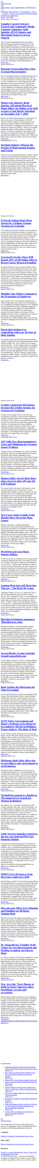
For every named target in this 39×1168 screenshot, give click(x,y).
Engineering (21, 14)
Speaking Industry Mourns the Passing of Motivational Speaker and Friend (18, 148)
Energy (4, 14)
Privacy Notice (29, 1152)
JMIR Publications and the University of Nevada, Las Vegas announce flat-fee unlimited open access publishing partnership (21, 1106)
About (7, 7)
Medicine (5, 12)
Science (15, 16)
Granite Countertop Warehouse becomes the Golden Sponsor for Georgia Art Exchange (18, 407)
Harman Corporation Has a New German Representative (18, 70)
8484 (2, 1021)
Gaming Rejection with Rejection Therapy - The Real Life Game (18, 587)
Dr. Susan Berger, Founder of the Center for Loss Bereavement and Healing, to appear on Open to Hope (19, 948)
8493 (32, 1021)
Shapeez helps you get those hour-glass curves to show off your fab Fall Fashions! (19, 481)
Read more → (5, 62)
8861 (2, 1023)
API (27, 7)
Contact (12, 7)
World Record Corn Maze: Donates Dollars (15, 553)
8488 (15, 1021)
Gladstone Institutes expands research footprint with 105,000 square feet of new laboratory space (21, 1068)
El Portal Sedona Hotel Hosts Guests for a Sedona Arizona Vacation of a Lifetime (16, 223)
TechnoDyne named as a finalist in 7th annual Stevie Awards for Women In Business (19, 798)
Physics (12, 14)
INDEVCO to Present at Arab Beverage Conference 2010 (17, 875)
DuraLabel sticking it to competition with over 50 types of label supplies (18, 332)
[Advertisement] (19, 195)
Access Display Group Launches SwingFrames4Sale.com (18, 654)
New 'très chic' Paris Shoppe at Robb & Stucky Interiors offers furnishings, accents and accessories (17, 988)
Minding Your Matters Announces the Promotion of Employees (19, 295)
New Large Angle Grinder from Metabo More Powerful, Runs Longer (18, 518)
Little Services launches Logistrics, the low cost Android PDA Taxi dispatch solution (19, 836)
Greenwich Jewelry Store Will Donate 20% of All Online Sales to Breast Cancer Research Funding (19, 260)
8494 (35, 1021)
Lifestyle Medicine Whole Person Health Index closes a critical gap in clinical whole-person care (21, 1088)
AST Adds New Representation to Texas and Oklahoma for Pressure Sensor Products (19, 444)
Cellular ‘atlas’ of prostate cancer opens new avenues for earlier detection (19, 1112)
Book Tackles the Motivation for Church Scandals (18, 688)
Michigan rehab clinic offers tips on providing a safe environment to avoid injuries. (19, 763)
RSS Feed (32, 7)
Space (33, 12)
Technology (14, 12)
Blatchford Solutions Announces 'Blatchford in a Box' (18, 620)
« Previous (4, 1019)
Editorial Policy (20, 7)
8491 (25, 1021)
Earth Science (6, 16)
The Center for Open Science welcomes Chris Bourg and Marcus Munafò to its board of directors (20, 1074)
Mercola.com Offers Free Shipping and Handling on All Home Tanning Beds (19, 911)
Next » (6, 1023)
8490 (22, 1021)
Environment (24, 12)
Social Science (31, 14)
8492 (29, 1021)
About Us (4, 1152)
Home (3, 7)
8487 (12, 1021)
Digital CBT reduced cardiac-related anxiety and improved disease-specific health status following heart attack (21, 1082)
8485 (5, 1021)
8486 (9, 1021)
